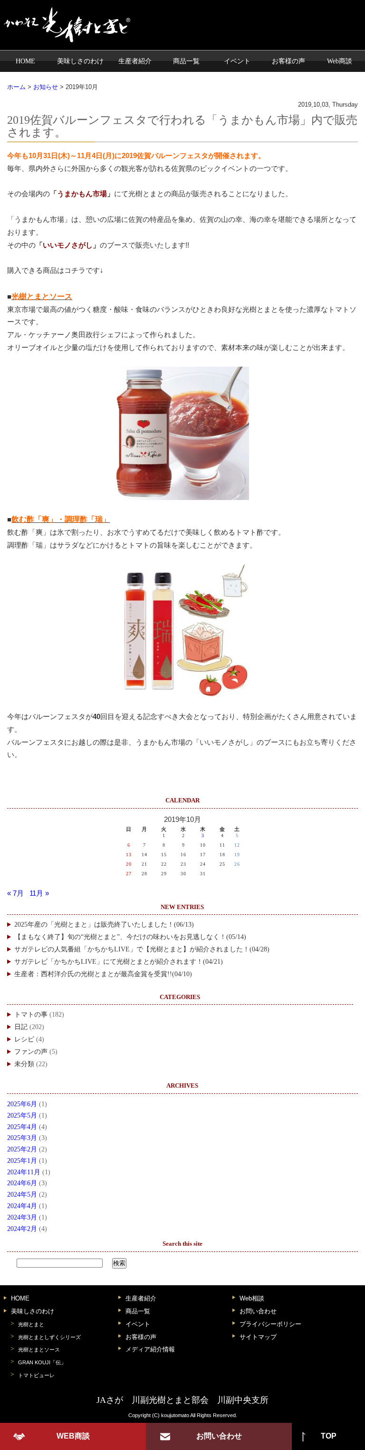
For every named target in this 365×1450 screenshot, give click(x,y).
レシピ (24, 1039)
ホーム (16, 86)
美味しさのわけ (80, 61)
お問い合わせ (258, 1311)
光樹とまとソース (39, 1349)
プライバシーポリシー (270, 1324)
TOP (328, 1436)
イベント (237, 61)
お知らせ (45, 86)
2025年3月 (22, 1137)
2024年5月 (22, 1194)
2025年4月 (22, 1126)
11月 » (39, 893)
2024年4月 (22, 1206)
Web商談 (339, 61)
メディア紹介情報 (150, 1349)
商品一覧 (186, 61)
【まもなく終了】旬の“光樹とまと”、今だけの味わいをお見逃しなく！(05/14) (130, 936)
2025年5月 (22, 1115)
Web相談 (252, 1298)
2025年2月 (22, 1149)
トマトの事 (31, 1014)
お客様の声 (288, 61)
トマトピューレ (36, 1375)
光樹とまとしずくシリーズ (49, 1337)
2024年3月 (22, 1217)
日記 (21, 1026)
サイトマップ (258, 1336)
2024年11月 (23, 1172)
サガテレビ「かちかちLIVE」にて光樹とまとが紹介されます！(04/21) (118, 961)
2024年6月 (22, 1183)
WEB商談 (73, 1436)
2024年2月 (22, 1228)
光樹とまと (31, 1324)
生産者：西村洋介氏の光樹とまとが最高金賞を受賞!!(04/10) (103, 974)
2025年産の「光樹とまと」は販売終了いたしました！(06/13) (104, 924)
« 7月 (15, 893)
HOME (25, 61)
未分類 (24, 1064)
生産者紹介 (135, 61)
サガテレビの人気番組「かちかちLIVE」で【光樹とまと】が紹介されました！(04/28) (141, 949)
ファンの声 (31, 1051)
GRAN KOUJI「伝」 (42, 1362)
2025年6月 (22, 1104)
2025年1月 (22, 1160)
